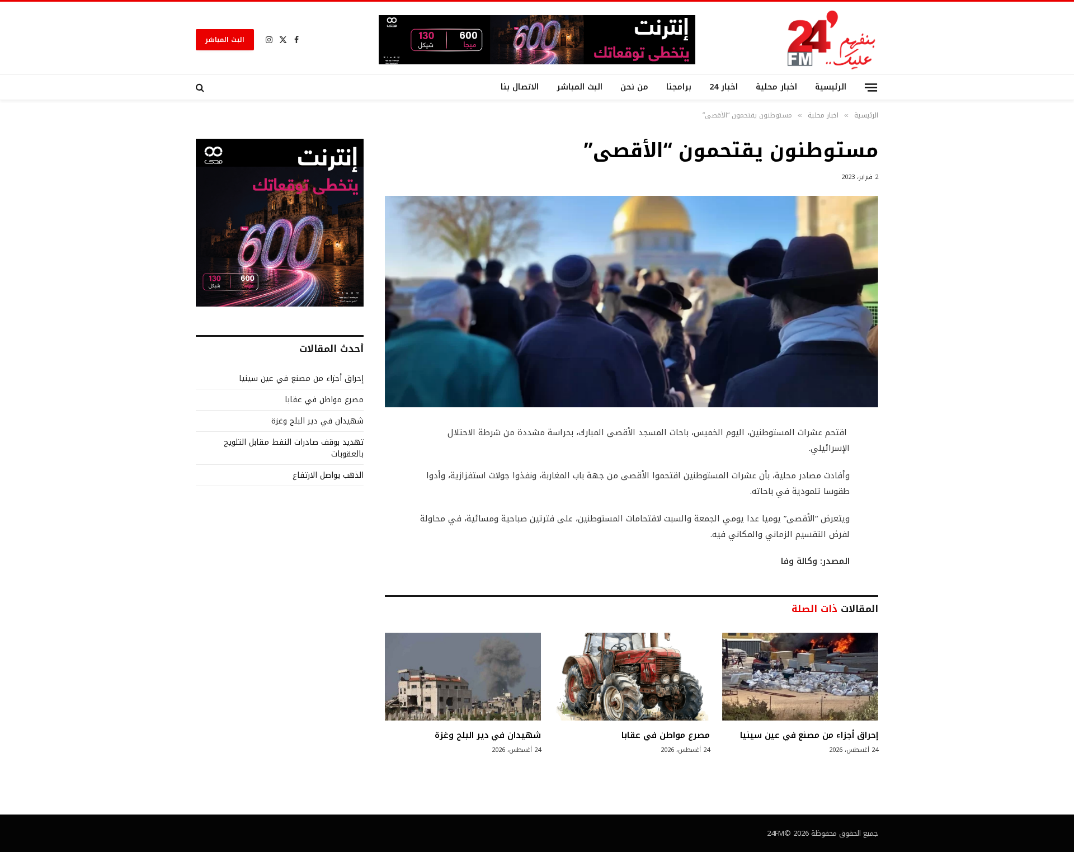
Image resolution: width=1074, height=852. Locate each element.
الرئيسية (830, 87)
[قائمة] (871, 87)
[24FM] (831, 39)
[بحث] (201, 87)
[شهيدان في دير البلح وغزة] (463, 677)
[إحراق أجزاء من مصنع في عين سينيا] (800, 677)
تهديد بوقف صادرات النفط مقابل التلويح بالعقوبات (294, 448)
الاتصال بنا (520, 87)
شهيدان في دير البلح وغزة (488, 735)
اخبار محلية (776, 87)
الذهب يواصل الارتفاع (328, 475)
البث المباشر (224, 40)
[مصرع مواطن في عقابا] (631, 677)
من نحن (634, 87)
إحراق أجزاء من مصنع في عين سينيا (809, 735)
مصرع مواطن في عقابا (665, 735)
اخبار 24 (723, 87)
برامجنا (678, 87)
